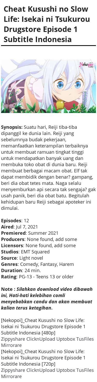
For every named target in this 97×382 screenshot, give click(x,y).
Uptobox (65, 339)
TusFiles (85, 339)
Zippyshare (13, 339)
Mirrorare (11, 345)
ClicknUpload (40, 339)
